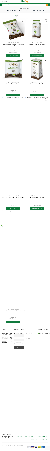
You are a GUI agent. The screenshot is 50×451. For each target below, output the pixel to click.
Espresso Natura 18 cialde (36, 83)
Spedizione (19, 436)
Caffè (9, 42)
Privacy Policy (43, 439)
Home (21, 8)
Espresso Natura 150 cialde (13, 83)
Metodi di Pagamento (42, 436)
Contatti (28, 338)
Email (15, 338)
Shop (28, 8)
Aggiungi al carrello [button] (13, 55)
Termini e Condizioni (29, 436)
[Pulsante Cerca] (47, 5)
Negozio (24, 8)
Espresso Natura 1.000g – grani (37, 44)
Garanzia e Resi (34, 439)
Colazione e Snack (15, 42)
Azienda (28, 336)
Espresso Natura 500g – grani (36, 197)
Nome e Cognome (18, 333)
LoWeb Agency (16, 446)
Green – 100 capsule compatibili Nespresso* (13, 310)
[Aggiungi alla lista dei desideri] (23, 20)
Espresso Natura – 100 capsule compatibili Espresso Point (13, 45)
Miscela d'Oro (13, 50)
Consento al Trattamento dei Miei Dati (18, 344)
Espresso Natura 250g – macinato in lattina (13, 197)
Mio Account (29, 333)
